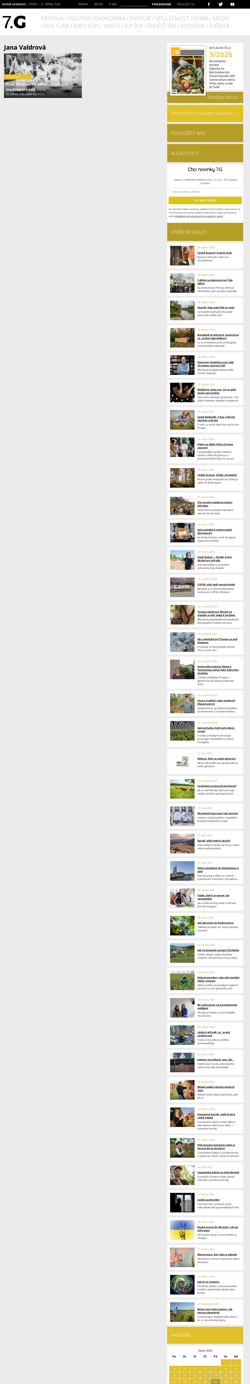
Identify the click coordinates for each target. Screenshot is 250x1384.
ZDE (105, 229)
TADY (175, 229)
